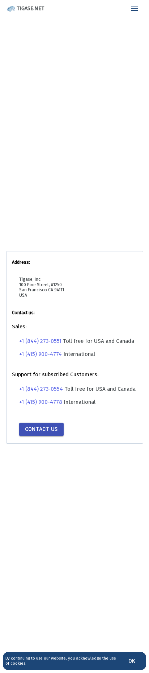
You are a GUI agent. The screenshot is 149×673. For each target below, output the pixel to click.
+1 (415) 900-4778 (40, 402)
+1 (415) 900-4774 (40, 354)
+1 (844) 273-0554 (41, 389)
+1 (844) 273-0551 (40, 341)
